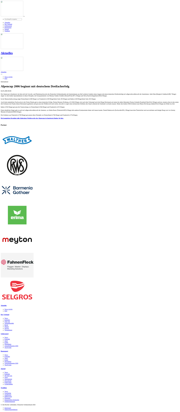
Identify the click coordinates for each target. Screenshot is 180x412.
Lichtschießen (8, 384)
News (6, 318)
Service (6, 328)
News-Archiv (8, 309)
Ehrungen (7, 398)
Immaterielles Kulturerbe (11, 400)
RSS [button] (5, 78)
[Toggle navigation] (24, 16)
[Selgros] (17, 302)
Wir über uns (8, 376)
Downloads (7, 381)
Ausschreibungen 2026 (11, 346)
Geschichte (7, 393)
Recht (6, 325)
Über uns (7, 321)
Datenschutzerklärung (10, 409)
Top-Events (7, 347)
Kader (6, 342)
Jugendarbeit (8, 379)
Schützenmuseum (9, 401)
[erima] (17, 227)
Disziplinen (7, 344)
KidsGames (7, 382)
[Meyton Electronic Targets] (17, 252)
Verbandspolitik (9, 323)
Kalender (7, 320)
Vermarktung (8, 330)
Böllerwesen (8, 396)
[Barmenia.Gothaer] (17, 202)
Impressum (7, 408)
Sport (6, 341)
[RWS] (17, 177)
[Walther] (17, 152)
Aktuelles (7, 53)
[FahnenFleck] (17, 277)
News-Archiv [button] (8, 77)
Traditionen (7, 395)
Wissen (6, 326)
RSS (5, 311)
